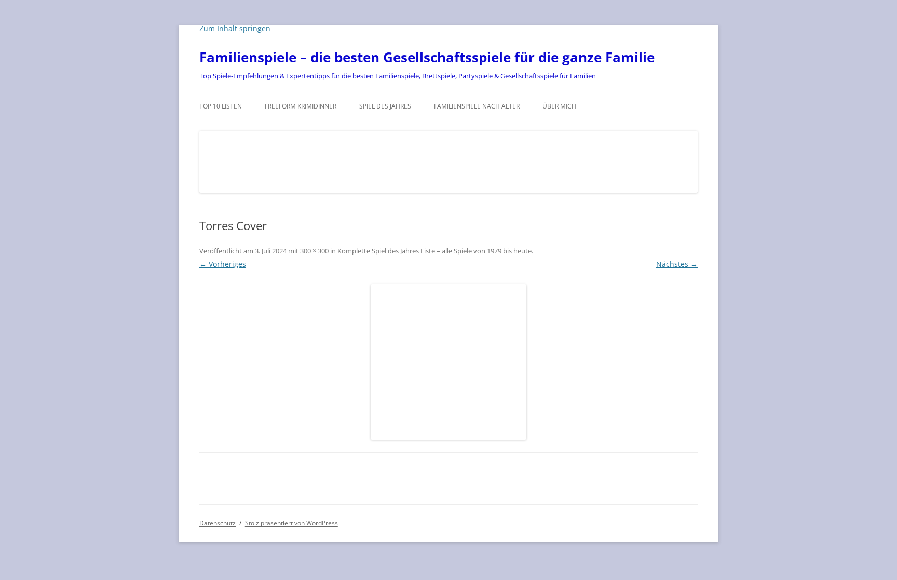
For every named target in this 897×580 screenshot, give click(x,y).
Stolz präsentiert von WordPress (291, 523)
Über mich (559, 106)
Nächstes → (677, 264)
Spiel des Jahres (385, 106)
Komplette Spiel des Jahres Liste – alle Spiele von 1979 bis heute (434, 250)
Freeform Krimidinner (300, 106)
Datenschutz (217, 523)
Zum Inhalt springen (234, 28)
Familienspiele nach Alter (477, 106)
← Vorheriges (222, 264)
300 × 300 (314, 250)
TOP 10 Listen (220, 106)
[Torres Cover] (448, 362)
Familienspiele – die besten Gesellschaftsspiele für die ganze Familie (427, 57)
